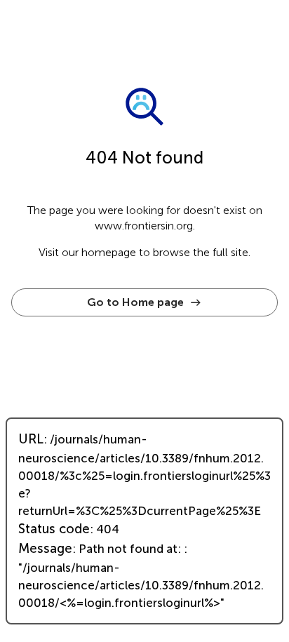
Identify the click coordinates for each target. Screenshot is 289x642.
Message (45, 548)
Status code (54, 529)
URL (30, 439)
